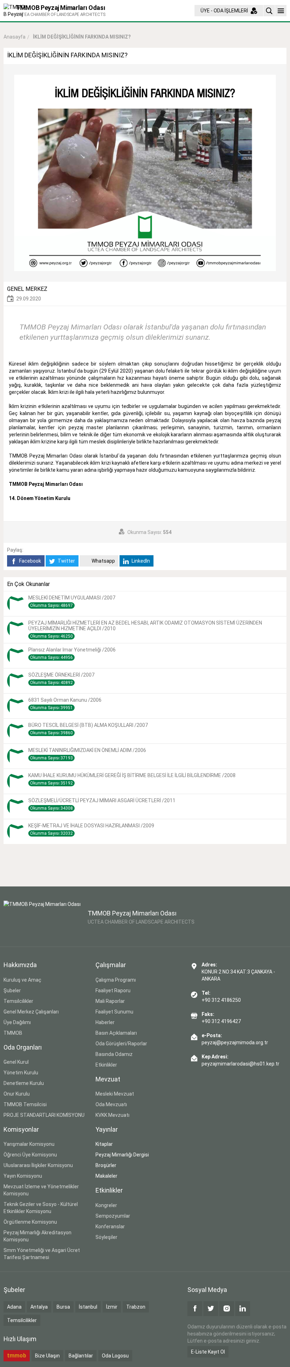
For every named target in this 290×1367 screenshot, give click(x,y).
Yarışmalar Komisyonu (29, 1144)
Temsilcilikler (18, 1001)
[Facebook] (194, 1308)
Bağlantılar (81, 1356)
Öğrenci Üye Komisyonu (30, 1155)
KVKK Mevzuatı (112, 1115)
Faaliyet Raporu (112, 990)
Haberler (105, 1022)
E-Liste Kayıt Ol (208, 1352)
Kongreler (106, 1205)
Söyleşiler (106, 1237)
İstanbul (88, 1307)
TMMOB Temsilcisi (25, 1104)
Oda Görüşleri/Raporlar (121, 1043)
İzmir (111, 1307)
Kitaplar (104, 1144)
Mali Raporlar (110, 1001)
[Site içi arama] (269, 10)
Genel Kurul (16, 1062)
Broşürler (105, 1165)
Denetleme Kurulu (24, 1083)
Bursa (63, 1307)
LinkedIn (140, 561)
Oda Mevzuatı (111, 1104)
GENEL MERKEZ (27, 289)
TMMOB (13, 1033)
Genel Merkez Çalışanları (31, 1012)
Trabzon (135, 1307)
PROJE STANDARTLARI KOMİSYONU (44, 1115)
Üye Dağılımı (17, 1022)
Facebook (29, 561)
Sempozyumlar (112, 1216)
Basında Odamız (114, 1054)
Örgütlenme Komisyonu (30, 1222)
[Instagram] (226, 1308)
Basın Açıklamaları (116, 1033)
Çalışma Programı (115, 980)
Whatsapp (103, 561)
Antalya (39, 1307)
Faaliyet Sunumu (114, 1012)
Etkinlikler (106, 1065)
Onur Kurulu (17, 1094)
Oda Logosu (115, 1356)
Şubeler (12, 990)
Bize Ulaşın (47, 1356)
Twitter (66, 561)
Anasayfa (14, 37)
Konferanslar (110, 1226)
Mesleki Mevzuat (114, 1094)
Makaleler (106, 1176)
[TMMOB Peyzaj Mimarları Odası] (42, 918)
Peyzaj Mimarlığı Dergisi (122, 1155)
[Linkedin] (242, 1308)
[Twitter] (210, 1308)
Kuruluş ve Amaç (22, 980)
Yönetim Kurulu (21, 1072)
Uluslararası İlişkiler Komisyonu (38, 1165)
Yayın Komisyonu (23, 1176)
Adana (14, 1307)
